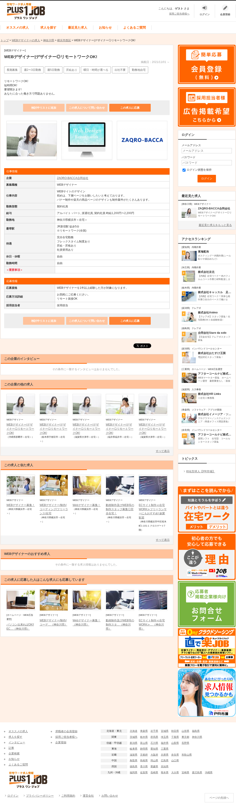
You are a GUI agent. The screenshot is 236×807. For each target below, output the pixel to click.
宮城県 (164, 731)
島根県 (144, 760)
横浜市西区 (64, 40)
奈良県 (175, 754)
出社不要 (120, 69)
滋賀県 (133, 754)
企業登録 (60, 742)
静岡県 (144, 748)
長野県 (185, 742)
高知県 (164, 766)
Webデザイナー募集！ (86, 505)
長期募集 (12, 69)
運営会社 (88, 795)
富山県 (144, 742)
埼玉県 (164, 737)
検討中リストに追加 (43, 107)
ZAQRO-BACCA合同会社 (72, 178)
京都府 (144, 754)
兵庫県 (164, 754)
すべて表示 (163, 451)
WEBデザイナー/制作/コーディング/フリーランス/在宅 (54, 509)
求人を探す (48, 27)
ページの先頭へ (219, 797)
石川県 (154, 742)
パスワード (188, 157)
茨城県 (133, 737)
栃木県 (144, 737)
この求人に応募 (130, 107)
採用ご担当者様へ (179, 13)
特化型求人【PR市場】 (200, 471)
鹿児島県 (197, 772)
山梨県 (175, 742)
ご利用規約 (68, 795)
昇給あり (71, 69)
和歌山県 (187, 754)
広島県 (164, 760)
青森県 (144, 731)
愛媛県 (154, 766)
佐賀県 (144, 772)
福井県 (164, 742)
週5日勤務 (53, 69)
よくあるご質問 (134, 27)
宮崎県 (185, 772)
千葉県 (175, 737)
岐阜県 (133, 748)
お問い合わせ (109, 795)
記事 (11, 748)
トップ (4, 40)
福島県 (196, 731)
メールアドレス (191, 145)
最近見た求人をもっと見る (215, 225)
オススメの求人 (17, 27)
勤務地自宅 (139, 69)
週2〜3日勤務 (32, 69)
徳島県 (133, 766)
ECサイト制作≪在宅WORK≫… (152, 624)
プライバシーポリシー (40, 795)
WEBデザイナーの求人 (26, 40)
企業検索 (14, 753)
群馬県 (154, 737)
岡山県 (154, 760)
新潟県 (133, 742)
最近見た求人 (77, 27)
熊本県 (164, 772)
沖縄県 (208, 772)
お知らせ (105, 27)
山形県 (185, 731)
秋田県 (175, 731)
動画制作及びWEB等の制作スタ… (120, 624)
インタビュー (17, 742)
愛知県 (154, 748)
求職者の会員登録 (66, 731)
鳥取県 (133, 760)
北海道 (133, 731)
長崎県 (154, 772)
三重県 (164, 748)
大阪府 (154, 754)
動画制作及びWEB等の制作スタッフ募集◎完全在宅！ (120, 509)
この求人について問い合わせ (87, 107)
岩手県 (154, 731)
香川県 (144, 766)
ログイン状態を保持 (199, 169)
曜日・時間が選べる (95, 69)
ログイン (12, 795)
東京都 (185, 737)
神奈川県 (48, 40)
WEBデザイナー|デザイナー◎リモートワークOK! (20, 429)
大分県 (175, 772)
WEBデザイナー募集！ (20, 505)
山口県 (175, 760)
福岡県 (133, 772)
